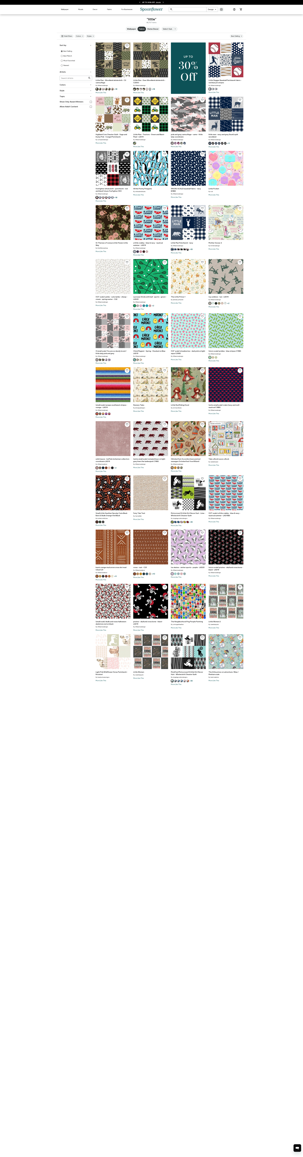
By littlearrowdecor (101, 464)
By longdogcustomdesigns (179, 518)
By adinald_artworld (177, 299)
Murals (80, 9)
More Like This (101, 93)
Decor (95, 9)
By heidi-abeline (214, 677)
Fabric (109, 9)
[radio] (62, 51)
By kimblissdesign (214, 246)
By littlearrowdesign (102, 85)
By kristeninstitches (102, 518)
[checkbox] (91, 102)
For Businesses (126, 9)
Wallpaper (65, 9)
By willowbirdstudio (139, 191)
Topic (76, 96)
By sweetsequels (214, 624)
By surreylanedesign (102, 139)
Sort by (76, 45)
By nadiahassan (213, 462)
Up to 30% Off (148, 2)
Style (76, 90)
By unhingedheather (177, 624)
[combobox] (212, 9)
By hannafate (137, 516)
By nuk (211, 191)
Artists (76, 72)
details (158, 2)
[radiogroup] (76, 58)
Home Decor (153, 29)
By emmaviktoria (176, 408)
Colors (80, 36)
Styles (90, 36)
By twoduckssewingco (102, 677)
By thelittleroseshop (102, 248)
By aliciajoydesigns (139, 408)
